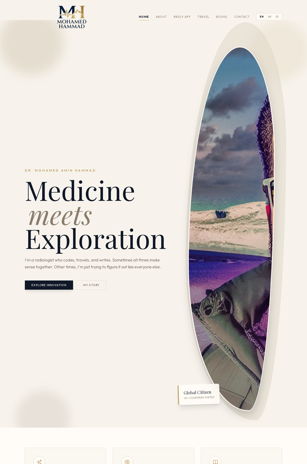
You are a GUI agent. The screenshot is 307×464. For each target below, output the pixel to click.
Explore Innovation (49, 285)
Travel (203, 17)
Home (144, 17)
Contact (242, 17)
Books (221, 17)
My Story (91, 285)
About (161, 17)
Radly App (182, 17)
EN (262, 16)
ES (277, 16)
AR (269, 16)
